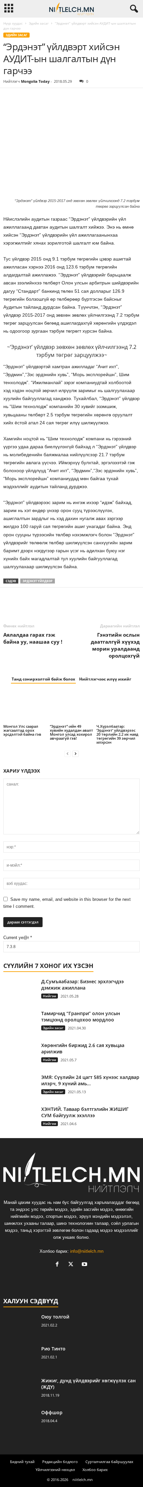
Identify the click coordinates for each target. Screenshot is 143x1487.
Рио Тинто (53, 1348)
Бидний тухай (22, 1461)
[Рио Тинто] (20, 1357)
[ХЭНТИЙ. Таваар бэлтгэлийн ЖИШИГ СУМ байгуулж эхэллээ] (20, 1118)
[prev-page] (67, 753)
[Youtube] (85, 1264)
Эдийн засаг (39, 23)
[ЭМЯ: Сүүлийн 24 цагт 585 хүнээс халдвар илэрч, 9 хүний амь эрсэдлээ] (20, 1086)
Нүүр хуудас (13, 23)
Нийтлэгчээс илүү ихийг (105, 679)
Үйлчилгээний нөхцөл (55, 1469)
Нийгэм (49, 996)
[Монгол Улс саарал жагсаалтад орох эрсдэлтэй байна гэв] (25, 707)
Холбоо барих (95, 1469)
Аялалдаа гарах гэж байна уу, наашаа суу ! (32, 638)
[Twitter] (25, 98)
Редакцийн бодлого (60, 1461)
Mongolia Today (35, 81)
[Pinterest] (40, 98)
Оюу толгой (55, 1317)
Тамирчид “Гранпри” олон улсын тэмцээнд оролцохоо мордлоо (80, 1016)
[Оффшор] (20, 1421)
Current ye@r (17, 937)
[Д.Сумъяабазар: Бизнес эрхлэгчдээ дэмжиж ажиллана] (20, 990)
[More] (71, 98)
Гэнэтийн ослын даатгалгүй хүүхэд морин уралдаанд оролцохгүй (115, 645)
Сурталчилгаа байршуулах (109, 1461)
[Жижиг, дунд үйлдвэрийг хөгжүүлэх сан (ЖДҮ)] (20, 1389)
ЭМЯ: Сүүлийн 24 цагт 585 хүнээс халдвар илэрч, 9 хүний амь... (90, 1080)
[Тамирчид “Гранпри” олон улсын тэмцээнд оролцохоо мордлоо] (20, 1022)
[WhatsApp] (56, 98)
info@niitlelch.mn (86, 1251)
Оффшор (52, 1412)
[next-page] (75, 753)
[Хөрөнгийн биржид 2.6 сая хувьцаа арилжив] (20, 1054)
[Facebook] (10, 98)
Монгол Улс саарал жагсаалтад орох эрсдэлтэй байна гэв (22, 730)
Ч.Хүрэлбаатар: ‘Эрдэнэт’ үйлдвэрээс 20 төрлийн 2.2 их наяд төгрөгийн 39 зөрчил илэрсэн (117, 734)
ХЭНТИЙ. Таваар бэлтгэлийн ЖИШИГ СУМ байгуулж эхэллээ (85, 1112)
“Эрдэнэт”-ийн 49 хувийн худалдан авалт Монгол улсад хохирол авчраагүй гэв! (71, 732)
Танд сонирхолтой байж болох (43, 679)
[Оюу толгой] (20, 1326)
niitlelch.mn (82, 1479)
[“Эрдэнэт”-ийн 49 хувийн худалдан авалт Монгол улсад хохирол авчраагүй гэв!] (71, 707)
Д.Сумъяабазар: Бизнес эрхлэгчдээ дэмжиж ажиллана (82, 984)
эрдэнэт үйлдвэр (38, 581)
